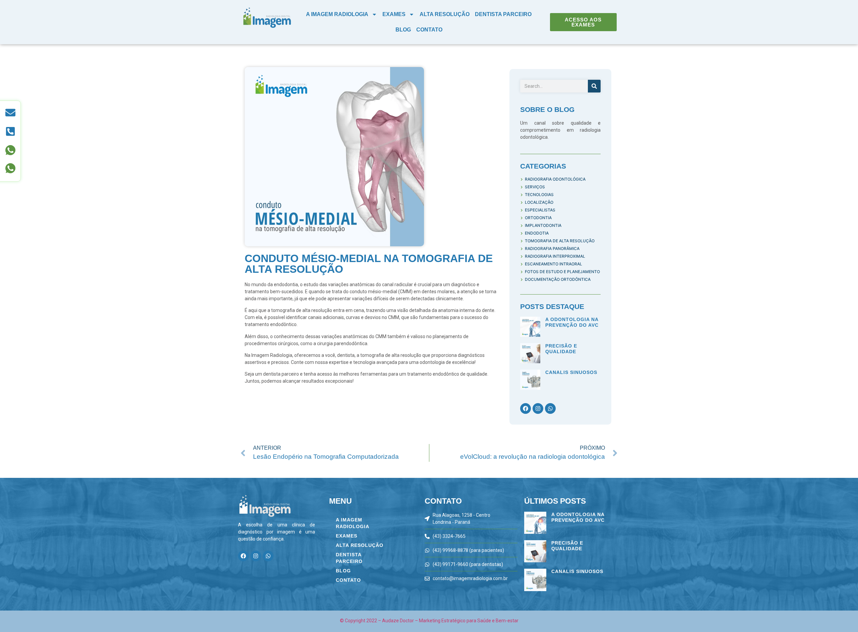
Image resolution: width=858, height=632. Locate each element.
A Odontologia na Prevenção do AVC (572, 322)
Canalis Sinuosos (571, 372)
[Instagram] (538, 408)
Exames (394, 14)
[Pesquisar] (594, 86)
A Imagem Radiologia (337, 14)
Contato (429, 30)
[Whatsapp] (550, 408)
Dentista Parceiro (503, 14)
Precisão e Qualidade (561, 348)
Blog (403, 30)
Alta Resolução (445, 14)
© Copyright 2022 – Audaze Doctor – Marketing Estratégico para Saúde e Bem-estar (429, 620)
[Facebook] (525, 408)
